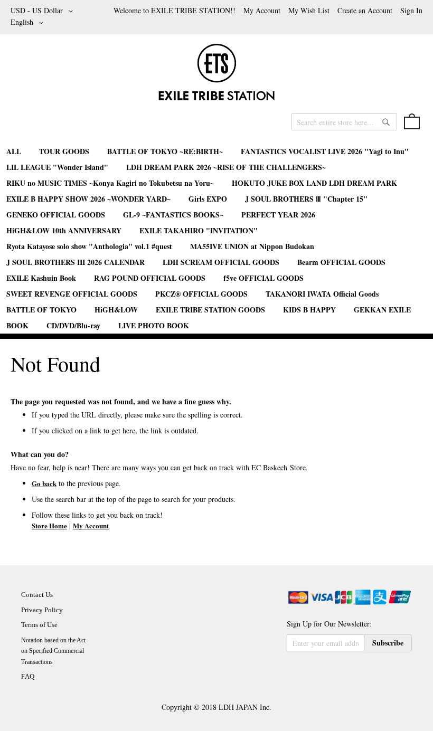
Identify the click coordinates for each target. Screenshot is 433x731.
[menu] (216, 239)
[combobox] (344, 121)
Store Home (49, 525)
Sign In (411, 10)
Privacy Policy (42, 610)
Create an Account (364, 10)
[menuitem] (13, 151)
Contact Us (37, 595)
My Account (261, 10)
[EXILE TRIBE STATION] (216, 76)
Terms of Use (39, 625)
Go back (44, 483)
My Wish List (309, 10)
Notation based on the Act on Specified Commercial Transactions (53, 651)
